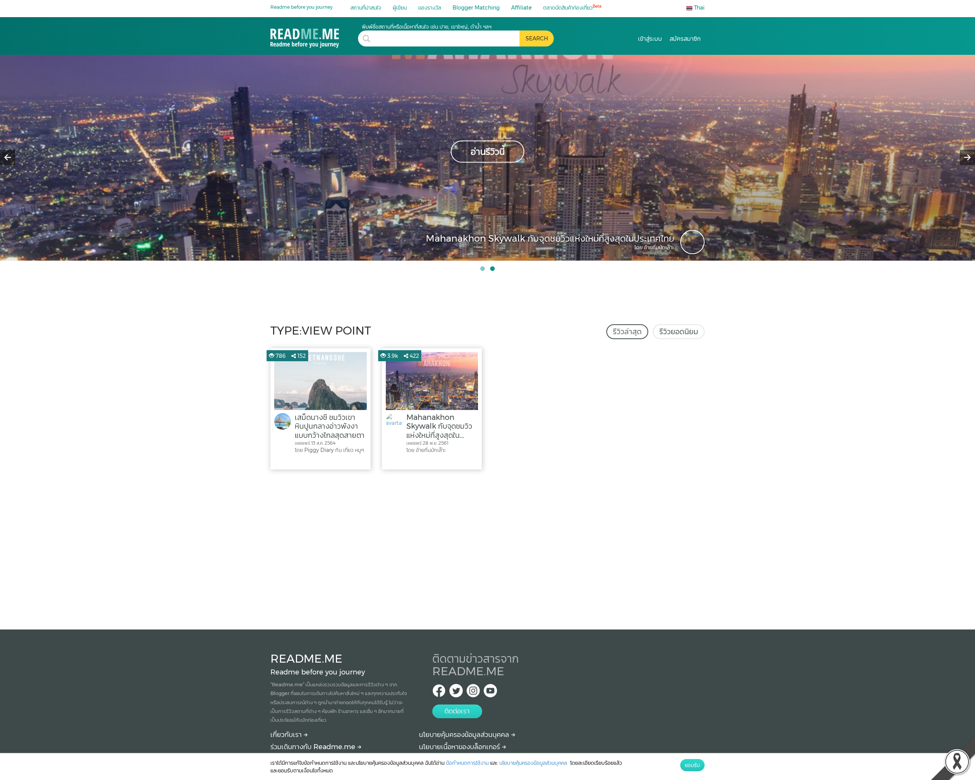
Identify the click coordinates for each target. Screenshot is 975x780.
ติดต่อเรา (457, 711)
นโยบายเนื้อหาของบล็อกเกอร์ (460, 747)
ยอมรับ (692, 765)
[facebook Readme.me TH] (439, 693)
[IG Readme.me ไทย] (473, 693)
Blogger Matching (476, 7)
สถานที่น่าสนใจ (365, 7)
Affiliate (521, 7)
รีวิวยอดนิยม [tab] (678, 331)
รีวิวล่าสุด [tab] (627, 331)
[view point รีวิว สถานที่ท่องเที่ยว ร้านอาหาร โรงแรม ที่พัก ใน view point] (314, 35)
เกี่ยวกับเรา (287, 734)
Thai (698, 7)
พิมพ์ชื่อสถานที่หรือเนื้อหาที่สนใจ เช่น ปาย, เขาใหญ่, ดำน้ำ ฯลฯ (426, 26)
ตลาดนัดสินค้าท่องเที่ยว (572, 7)
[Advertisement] (487, 547)
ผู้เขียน (400, 7)
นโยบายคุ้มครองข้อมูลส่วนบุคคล (465, 734)
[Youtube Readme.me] (490, 693)
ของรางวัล (429, 7)
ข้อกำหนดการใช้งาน (467, 762)
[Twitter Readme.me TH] (456, 693)
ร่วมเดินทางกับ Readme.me (313, 747)
